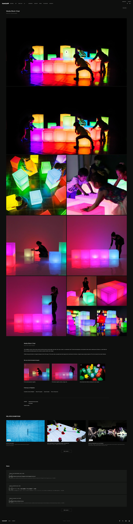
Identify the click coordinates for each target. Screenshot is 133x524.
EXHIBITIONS (30, 3)
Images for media (26, 405)
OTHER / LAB (20, 3)
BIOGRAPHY (124, 1)
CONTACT (129, 1)
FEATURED (12, 3)
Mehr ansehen (66, 451)
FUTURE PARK (45, 3)
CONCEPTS (36, 3)
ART (16, 3)
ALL (24, 3)
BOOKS (40, 3)
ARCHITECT (51, 3)
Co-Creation (31, 403)
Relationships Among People (33, 401)
